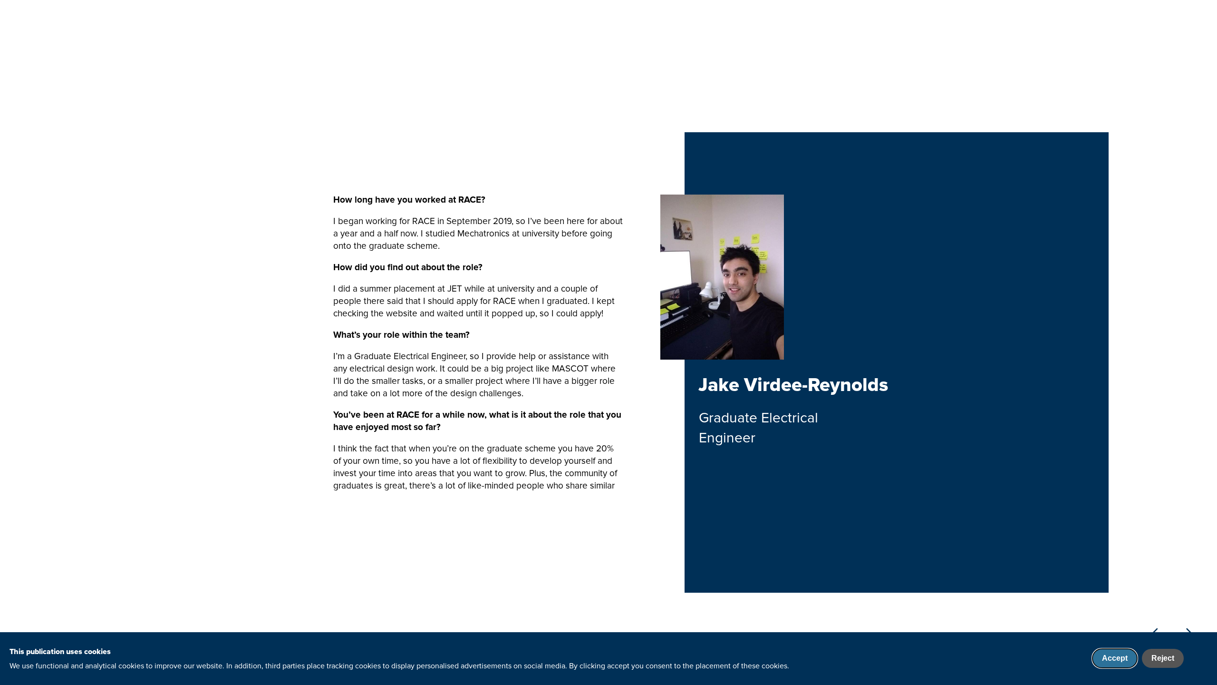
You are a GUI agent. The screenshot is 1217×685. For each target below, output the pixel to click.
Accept (1115, 658)
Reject (1162, 658)
